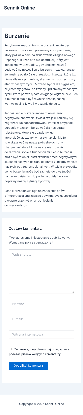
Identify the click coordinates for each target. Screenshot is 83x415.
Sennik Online (19, 8)
